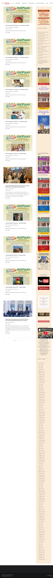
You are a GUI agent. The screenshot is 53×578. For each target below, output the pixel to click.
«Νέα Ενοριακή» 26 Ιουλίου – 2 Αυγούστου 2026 (16, 121)
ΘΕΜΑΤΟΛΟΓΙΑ (17, 3)
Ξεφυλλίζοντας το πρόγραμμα (45, 88)
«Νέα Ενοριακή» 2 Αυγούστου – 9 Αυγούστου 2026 (16, 89)
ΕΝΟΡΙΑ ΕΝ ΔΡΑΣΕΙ (31, 3)
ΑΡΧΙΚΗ (12, 3)
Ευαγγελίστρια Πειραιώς (10, 27)
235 (21, 340)
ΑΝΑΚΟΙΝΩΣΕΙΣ (24, 3)
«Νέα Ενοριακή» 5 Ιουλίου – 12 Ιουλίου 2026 (15, 255)
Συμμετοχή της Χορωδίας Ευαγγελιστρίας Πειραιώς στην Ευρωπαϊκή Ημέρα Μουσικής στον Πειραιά (16, 319)
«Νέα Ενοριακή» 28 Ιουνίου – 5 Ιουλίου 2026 (15, 287)
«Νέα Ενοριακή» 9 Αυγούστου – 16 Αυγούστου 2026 (16, 57)
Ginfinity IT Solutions (8, 575)
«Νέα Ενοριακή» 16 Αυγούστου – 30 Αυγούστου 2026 (17, 25)
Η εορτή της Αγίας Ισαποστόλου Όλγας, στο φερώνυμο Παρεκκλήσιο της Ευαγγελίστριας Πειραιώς (17, 186)
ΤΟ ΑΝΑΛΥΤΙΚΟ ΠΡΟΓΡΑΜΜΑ (43, 213)
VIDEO (47, 3)
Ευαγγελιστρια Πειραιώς (40, 3)
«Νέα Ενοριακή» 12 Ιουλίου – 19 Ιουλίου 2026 (15, 223)
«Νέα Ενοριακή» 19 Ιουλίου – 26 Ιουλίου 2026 (15, 154)
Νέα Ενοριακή (16, 27)
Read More (7, 32)
